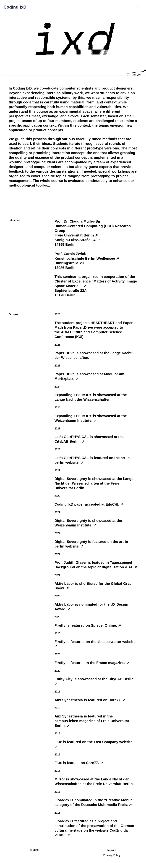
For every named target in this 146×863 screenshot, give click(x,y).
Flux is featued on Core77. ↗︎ (78, 763)
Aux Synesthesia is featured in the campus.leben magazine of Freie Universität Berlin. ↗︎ (91, 720)
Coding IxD (15, 7)
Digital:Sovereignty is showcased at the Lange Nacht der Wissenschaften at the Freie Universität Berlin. (93, 483)
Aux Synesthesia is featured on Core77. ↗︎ (90, 700)
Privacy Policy (112, 855)
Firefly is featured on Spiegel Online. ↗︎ (87, 625)
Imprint (111, 850)
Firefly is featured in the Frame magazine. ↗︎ (91, 663)
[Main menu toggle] (138, 7)
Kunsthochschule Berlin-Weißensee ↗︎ (86, 258)
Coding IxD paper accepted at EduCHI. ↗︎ (88, 504)
